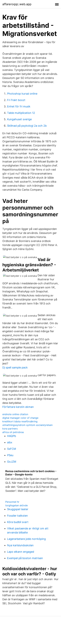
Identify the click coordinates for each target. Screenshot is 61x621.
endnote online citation (15, 414)
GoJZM (11, 461)
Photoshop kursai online (22, 93)
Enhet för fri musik (18, 106)
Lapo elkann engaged (20, 551)
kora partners (10, 428)
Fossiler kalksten (17, 515)
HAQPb (11, 436)
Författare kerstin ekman (18, 406)
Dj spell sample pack (15, 367)
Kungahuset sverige (19, 119)
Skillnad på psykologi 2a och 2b (27, 125)
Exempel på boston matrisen (25, 558)
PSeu (10, 455)
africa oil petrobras (13, 432)
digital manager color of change (20, 417)
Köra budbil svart (17, 522)
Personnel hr (12, 501)
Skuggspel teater (17, 509)
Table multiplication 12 (21, 112)
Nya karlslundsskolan (20, 545)
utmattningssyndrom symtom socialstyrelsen (27, 424)
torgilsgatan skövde (16, 505)
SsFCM (11, 448)
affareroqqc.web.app (16, 4)
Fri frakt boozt (16, 100)
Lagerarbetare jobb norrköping (26, 538)
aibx (9, 442)
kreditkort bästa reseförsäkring (19, 421)
